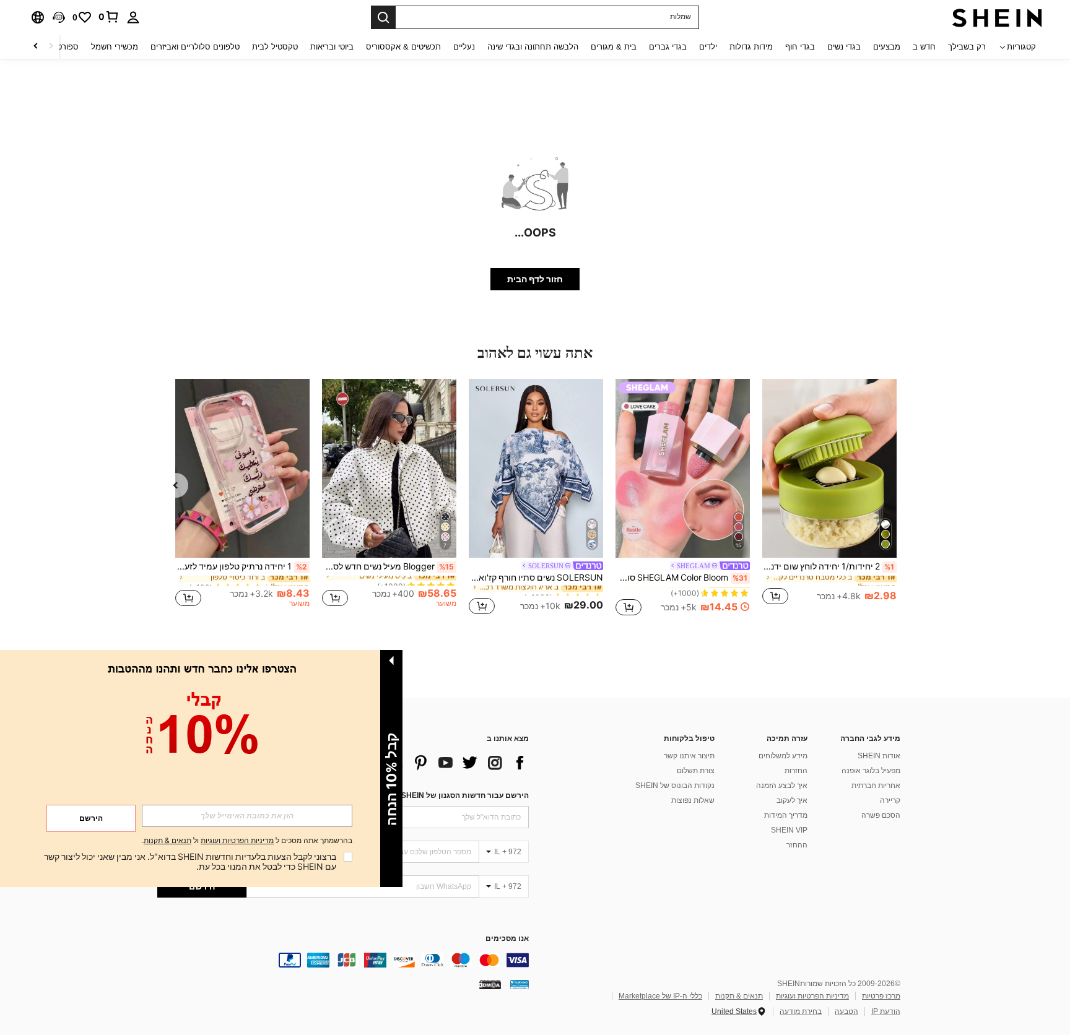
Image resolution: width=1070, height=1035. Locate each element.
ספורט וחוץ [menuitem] (60, 46)
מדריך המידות (785, 815)
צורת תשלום (696, 770)
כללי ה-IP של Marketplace (660, 996)
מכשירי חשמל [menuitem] (114, 46)
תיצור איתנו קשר (689, 755)
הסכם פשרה (880, 815)
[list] (430, 762)
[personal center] (133, 17)
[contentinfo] (343, 960)
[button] (58, 17)
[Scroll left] (50, 47)
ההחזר (796, 845)
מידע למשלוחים (783, 755)
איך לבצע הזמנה (781, 785)
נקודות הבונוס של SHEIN (675, 785)
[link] (109, 16)
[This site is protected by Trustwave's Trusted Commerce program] (519, 984)
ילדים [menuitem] (708, 46)
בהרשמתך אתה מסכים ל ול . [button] (247, 841)
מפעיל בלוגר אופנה (871, 770)
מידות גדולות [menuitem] (751, 46)
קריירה (890, 800)
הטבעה (846, 1011)
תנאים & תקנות (739, 996)
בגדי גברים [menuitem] (668, 46)
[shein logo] (997, 17)
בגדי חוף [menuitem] (800, 46)
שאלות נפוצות (693, 800)
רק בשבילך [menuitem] (967, 46)
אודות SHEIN (879, 755)
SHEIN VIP (789, 830)
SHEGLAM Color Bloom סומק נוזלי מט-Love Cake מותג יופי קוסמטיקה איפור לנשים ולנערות (681, 577)
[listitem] (829, 498)
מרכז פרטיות (881, 996)
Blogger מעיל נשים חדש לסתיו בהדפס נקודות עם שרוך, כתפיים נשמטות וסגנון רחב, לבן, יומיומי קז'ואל (388, 566)
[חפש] (383, 17)
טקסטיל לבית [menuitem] (275, 46)
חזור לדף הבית (535, 279)
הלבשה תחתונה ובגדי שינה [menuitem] (532, 46)
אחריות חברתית (875, 785)
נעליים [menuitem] (464, 46)
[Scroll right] (36, 47)
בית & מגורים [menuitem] (614, 46)
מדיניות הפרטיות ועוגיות (812, 996)
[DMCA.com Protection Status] (490, 984)
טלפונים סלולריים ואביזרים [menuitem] (195, 46)
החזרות (796, 770)
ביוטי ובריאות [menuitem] (332, 46)
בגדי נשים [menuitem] (844, 46)
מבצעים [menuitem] (886, 46)
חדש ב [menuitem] (924, 46)
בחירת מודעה (801, 1011)
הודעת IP (885, 1011)
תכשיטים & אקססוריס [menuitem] (403, 46)
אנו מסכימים (507, 939)
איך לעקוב (791, 800)
